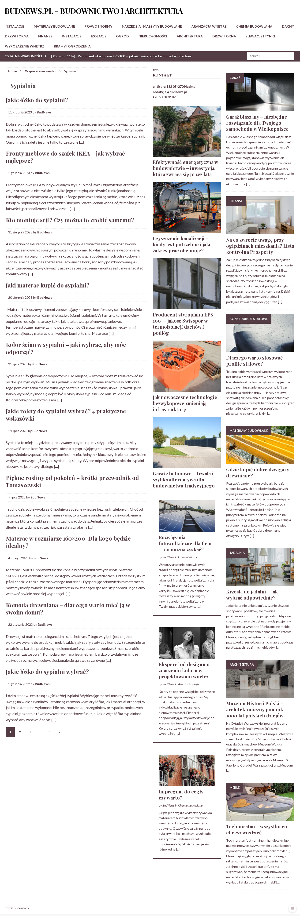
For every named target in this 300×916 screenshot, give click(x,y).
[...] (199, 606)
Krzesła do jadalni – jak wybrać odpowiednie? (252, 594)
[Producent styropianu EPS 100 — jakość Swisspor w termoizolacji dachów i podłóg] (187, 307)
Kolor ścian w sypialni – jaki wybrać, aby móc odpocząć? (66, 348)
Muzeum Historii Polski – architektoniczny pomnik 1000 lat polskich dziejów (254, 709)
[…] (81, 142)
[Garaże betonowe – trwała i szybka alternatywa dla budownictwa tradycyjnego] (187, 465)
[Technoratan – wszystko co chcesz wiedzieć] (260, 818)
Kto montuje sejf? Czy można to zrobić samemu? (70, 220)
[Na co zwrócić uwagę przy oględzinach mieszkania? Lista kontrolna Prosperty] (260, 232)
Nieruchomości (153, 36)
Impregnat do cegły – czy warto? (183, 794)
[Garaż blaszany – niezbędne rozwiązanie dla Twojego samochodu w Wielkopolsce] (260, 109)
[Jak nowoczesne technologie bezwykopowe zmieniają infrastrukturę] (187, 389)
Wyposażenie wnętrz (24, 46)
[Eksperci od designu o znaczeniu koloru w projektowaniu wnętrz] (187, 656)
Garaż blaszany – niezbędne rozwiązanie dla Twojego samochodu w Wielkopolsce (257, 122)
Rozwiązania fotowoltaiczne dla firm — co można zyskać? (185, 543)
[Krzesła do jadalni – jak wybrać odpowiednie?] (260, 583)
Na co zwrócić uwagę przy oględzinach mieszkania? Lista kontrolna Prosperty (260, 245)
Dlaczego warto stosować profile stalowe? (254, 360)
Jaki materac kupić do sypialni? (48, 285)
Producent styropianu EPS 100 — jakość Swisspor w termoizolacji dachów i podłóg (183, 323)
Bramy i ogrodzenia (72, 46)
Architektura (190, 36)
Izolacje (98, 36)
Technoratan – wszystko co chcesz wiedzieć (256, 829)
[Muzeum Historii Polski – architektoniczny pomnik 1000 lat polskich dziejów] (260, 695)
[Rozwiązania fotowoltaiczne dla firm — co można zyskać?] (187, 529)
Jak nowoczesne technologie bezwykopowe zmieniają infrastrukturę (185, 403)
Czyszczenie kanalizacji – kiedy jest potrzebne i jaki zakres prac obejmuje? (181, 244)
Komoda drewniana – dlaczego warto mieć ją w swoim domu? (68, 608)
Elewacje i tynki (260, 36)
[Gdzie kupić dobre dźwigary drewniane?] (260, 461)
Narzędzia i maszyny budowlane (152, 26)
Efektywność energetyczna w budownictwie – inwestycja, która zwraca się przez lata (185, 168)
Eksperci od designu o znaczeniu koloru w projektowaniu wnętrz (184, 670)
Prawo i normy (98, 26)
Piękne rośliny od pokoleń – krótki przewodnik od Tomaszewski (72, 481)
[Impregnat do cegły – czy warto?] (187, 783)
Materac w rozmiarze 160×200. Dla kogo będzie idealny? (68, 541)
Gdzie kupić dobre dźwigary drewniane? (257, 472)
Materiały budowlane (54, 26)
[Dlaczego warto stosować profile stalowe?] (260, 350)
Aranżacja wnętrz (209, 26)
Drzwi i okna (17, 36)
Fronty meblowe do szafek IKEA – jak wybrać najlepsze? (65, 156)
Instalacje (14, 26)
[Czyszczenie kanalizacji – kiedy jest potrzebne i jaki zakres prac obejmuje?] (187, 230)
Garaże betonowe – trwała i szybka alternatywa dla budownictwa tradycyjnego (184, 479)
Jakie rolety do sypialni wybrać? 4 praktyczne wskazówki (66, 414)
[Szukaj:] (270, 56)
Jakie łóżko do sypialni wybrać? (47, 671)
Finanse (45, 36)
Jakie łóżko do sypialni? (37, 100)
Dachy (288, 26)
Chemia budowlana (254, 26)
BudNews (44, 112)
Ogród (122, 36)
